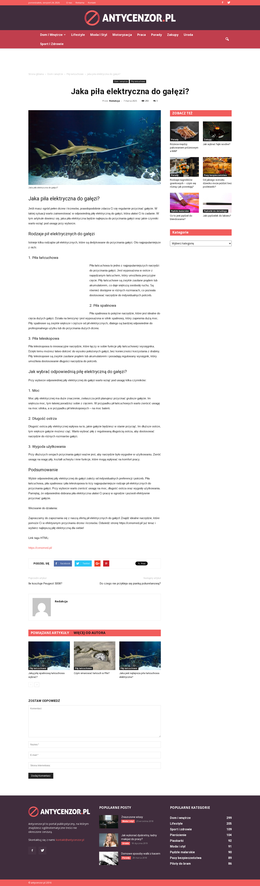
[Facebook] (222, 2)
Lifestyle (78, 35)
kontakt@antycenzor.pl (70, 840)
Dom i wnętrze (51, 35)
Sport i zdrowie (52, 44)
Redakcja (114, 100)
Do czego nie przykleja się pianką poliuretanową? (130, 583)
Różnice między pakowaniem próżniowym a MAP (184, 147)
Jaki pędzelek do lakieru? (217, 215)
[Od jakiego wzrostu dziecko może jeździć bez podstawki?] (217, 167)
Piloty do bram (180, 863)
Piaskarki (176, 841)
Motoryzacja (122, 35)
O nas (69, 2)
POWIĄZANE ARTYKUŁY (50, 633)
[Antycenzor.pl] (130, 18)
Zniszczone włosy (132, 817)
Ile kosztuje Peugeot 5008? (45, 583)
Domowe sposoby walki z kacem (140, 853)
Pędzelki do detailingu (215, 211)
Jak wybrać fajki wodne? (216, 144)
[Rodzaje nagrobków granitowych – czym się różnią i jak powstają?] (184, 167)
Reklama (80, 2)
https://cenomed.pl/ (40, 547)
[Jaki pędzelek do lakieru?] (217, 203)
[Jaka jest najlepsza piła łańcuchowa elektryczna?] (140, 655)
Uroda (188, 35)
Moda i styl (98, 35)
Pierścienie (178, 835)
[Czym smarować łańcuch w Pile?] (94, 655)
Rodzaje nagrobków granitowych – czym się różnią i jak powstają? (183, 183)
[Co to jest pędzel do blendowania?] (184, 203)
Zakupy (172, 35)
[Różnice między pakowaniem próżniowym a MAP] (184, 131)
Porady (156, 35)
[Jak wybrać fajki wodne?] (217, 131)
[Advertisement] (130, 61)
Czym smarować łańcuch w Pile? (92, 673)
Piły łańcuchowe (138, 81)
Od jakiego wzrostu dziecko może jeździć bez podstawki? (217, 183)
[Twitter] (229, 2)
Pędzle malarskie (180, 211)
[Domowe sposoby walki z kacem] (108, 858)
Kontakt (92, 2)
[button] (227, 39)
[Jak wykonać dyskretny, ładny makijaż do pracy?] (108, 840)
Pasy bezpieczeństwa (215, 175)
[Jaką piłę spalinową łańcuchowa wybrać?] (49, 655)
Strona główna (36, 74)
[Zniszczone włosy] (108, 821)
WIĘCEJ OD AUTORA (89, 633)
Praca (141, 35)
